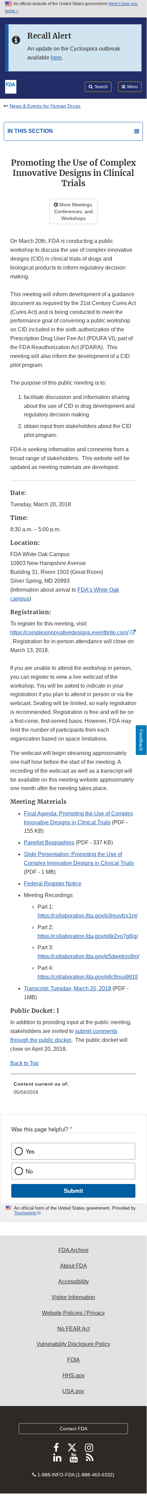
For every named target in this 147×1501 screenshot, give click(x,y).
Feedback (141, 740)
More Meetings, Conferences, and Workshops (73, 211)
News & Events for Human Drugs (45, 106)
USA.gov (73, 1391)
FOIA (73, 1360)
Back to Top (24, 1063)
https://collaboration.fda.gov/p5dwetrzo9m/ (88, 956)
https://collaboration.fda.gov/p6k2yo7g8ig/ (88, 936)
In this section (30, 131)
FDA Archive (73, 1250)
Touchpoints (25, 1213)
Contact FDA (73, 1428)
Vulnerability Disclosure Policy (73, 1344)
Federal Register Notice (53, 883)
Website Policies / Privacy (73, 1313)
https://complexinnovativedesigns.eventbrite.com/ (69, 632)
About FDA (73, 1266)
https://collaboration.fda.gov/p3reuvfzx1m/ (87, 916)
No (29, 1171)
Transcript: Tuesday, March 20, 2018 (67, 988)
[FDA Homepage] (10, 86)
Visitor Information (73, 1297)
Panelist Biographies (49, 842)
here (56, 57)
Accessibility (73, 1281)
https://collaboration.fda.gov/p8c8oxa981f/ (88, 977)
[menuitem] (73, 1090)
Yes (30, 1151)
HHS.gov (73, 1375)
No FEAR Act (73, 1329)
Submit (73, 1190)
